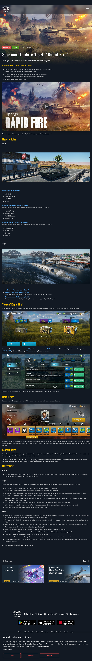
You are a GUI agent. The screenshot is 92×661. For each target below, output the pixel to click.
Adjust (49, 656)
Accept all (30, 656)
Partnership (74, 614)
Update (16, 47)
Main (26, 614)
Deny (12, 656)
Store (52, 614)
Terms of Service (41, 632)
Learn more (7, 649)
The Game (39, 614)
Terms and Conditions (25, 632)
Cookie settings (69, 632)
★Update (6, 47)
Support (62, 614)
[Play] (46, 106)
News (32, 614)
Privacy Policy (55, 632)
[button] (27, 622)
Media (46, 614)
